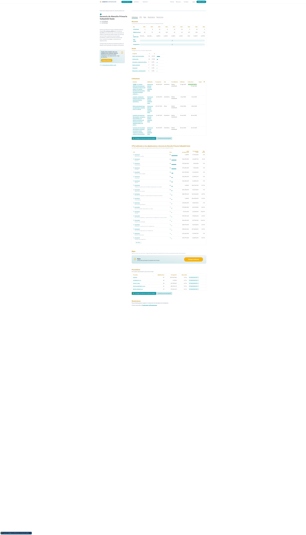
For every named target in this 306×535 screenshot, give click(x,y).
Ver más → (138, 242)
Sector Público (126, 1)
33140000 (137, 172)
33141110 (137, 159)
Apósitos (136, 160)
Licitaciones (135, 17)
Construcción (135, 59)
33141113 (137, 168)
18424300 (137, 233)
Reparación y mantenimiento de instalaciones (144, 226)
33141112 (137, 163)
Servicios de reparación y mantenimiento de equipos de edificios (149, 195)
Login (193, 2)
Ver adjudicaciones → (194, 277)
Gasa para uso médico (139, 156)
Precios (172, 2)
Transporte (134, 68)
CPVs (140, 17)
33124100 (137, 237)
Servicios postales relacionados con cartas (144, 208)
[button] (204, 81)
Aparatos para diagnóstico (140, 239)
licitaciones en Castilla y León (109, 65)
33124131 (137, 198)
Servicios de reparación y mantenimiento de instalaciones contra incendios (151, 217)
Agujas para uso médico (140, 191)
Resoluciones (160, 17)
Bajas (145, 17)
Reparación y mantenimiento (139, 71)
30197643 (137, 203)
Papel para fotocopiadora (140, 204)
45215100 (137, 185)
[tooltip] (101, 14)
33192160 (137, 211)
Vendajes (137, 169)
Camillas (136, 213)
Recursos (178, 2)
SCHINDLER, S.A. (137, 280)
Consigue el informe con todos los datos (145, 138)
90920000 (137, 229)
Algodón (136, 182)
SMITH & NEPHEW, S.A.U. (139, 286)
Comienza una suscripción (164, 138)
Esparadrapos (137, 165)
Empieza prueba (201, 1)
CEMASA (135, 277)
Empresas (136, 1)
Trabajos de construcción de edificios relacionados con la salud (148, 186)
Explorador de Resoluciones (149, 305)
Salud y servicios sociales (138, 56)
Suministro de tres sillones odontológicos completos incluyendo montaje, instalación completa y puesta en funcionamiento (139, 131)
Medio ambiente (136, 65)
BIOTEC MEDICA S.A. (138, 289)
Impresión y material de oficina (139, 62)
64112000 (137, 207)
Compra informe (193, 259)
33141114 (137, 154)
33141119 (137, 176)
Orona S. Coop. (136, 283)
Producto (145, 1)
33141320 (137, 189)
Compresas (137, 178)
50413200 (137, 216)
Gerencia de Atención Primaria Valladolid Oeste (150, 87)
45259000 (137, 224)
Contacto (186, 2)
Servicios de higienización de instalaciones (144, 230)
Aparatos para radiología (140, 221)
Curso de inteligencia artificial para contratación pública (16, 533)
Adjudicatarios (151, 17)
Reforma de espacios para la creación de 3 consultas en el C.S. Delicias (139, 107)
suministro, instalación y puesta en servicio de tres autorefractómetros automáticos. (139, 99)
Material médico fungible (140, 173)
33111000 (137, 220)
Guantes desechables (139, 235)
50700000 (137, 194)
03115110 (137, 181)
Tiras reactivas (138, 200)
